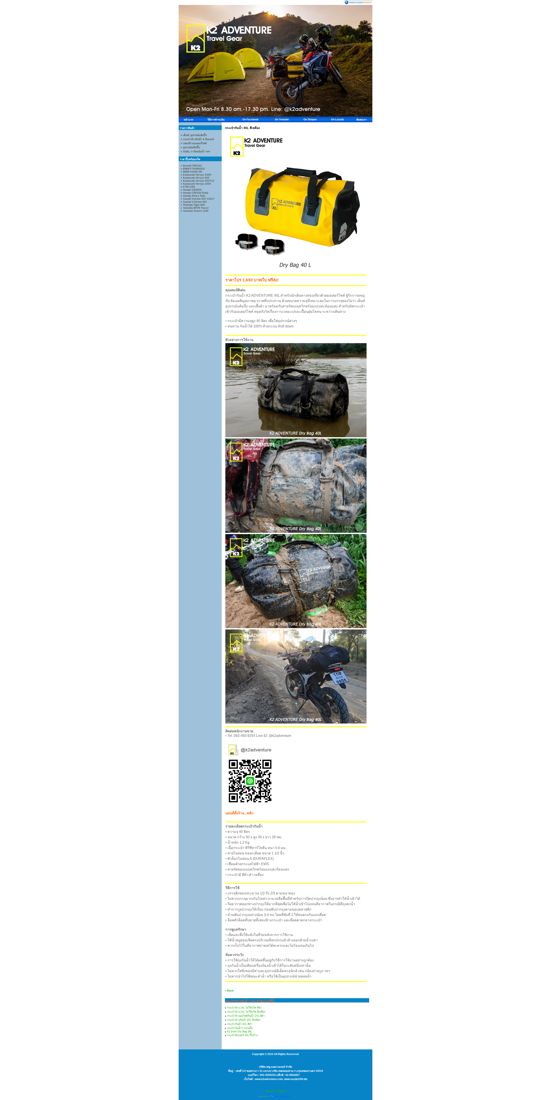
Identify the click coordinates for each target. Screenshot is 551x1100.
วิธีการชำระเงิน (215, 119)
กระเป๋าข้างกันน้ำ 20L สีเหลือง (243, 1019)
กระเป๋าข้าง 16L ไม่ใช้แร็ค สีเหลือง (246, 1011)
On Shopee (310, 119)
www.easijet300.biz (295, 1079)
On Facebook (250, 119)
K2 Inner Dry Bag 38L (239, 1031)
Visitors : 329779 (275, 1091)
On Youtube (282, 119)
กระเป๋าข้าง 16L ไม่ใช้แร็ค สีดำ (244, 1007)
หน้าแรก (188, 119)
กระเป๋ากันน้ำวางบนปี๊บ (240, 1028)
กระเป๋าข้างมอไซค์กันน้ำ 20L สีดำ (246, 1015)
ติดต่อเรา (361, 119)
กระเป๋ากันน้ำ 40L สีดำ (239, 1024)
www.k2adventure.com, (269, 1079)
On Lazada (337, 119)
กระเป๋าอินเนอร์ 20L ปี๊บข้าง (242, 1035)
